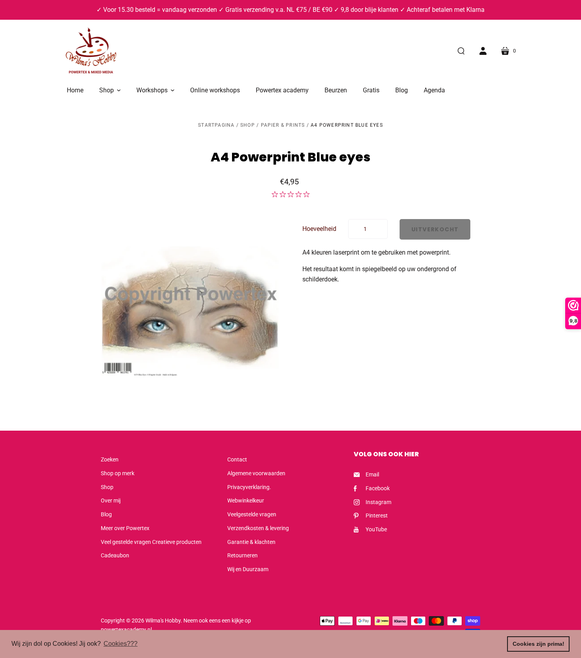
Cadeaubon (115, 555)
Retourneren (242, 555)
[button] (109, 90)
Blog (106, 514)
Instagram (378, 502)
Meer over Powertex (125, 528)
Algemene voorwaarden (256, 473)
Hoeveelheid (319, 228)
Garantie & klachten (251, 542)
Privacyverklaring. (249, 487)
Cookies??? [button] (121, 643)
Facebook (378, 488)
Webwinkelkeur (245, 500)
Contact (237, 459)
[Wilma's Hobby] (91, 51)
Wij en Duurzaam (247, 569)
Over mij (111, 500)
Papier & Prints (283, 125)
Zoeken (110, 459)
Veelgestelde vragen (251, 514)
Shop (247, 125)
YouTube (376, 529)
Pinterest (377, 515)
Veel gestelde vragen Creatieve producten (151, 542)
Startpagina (216, 125)
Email (372, 474)
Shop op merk (117, 473)
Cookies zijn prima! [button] (538, 644)
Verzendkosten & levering (258, 528)
